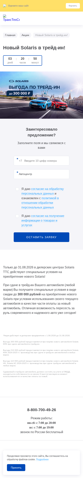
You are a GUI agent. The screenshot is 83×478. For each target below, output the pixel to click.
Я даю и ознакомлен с (42, 198)
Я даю (42, 220)
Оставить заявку (41, 237)
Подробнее (42, 459)
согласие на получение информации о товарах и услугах (42, 220)
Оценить (73, 6)
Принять (16, 467)
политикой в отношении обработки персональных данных (40, 203)
